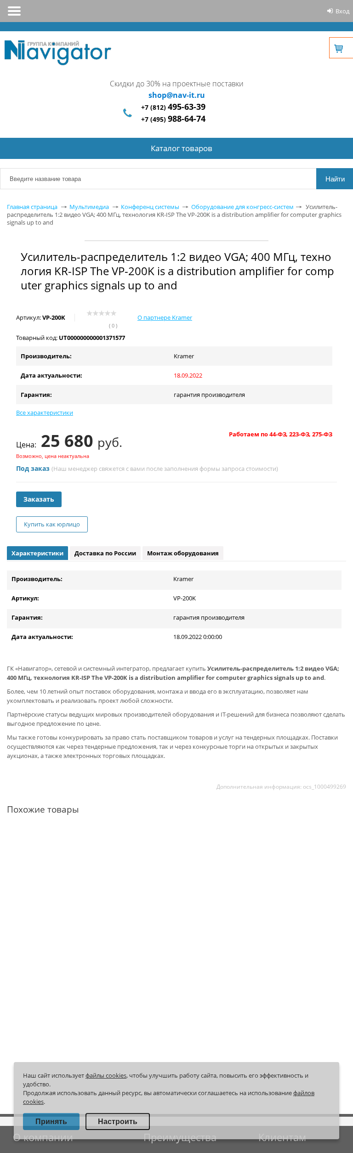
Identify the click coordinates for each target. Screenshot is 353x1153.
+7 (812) (173, 107)
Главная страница (32, 207)
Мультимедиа (89, 207)
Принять (51, 1121)
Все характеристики (44, 412)
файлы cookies (105, 1075)
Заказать (38, 499)
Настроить (117, 1121)
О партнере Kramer (164, 317)
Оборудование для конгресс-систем (242, 207)
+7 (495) (173, 119)
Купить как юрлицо (52, 524)
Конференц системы (150, 207)
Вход (342, 11)
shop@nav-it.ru (176, 95)
